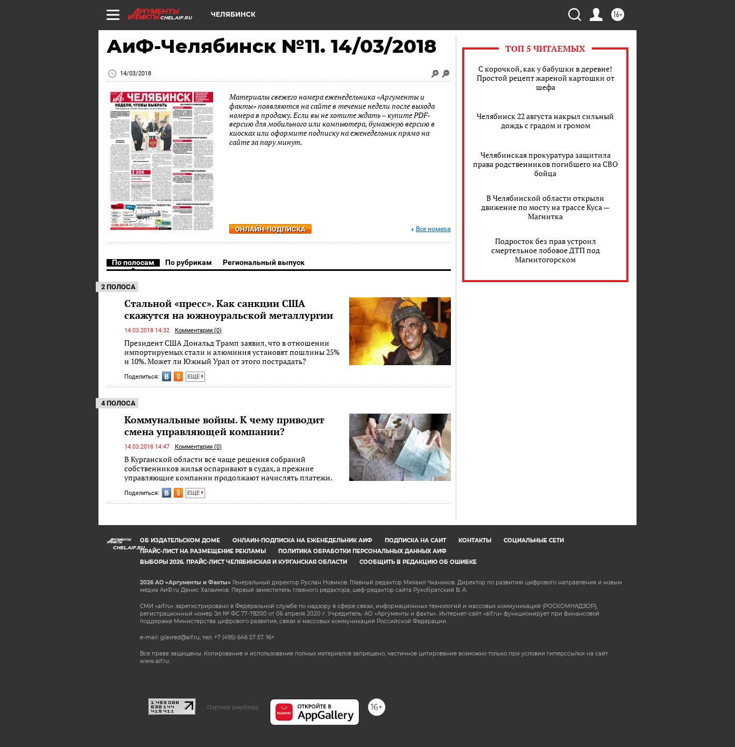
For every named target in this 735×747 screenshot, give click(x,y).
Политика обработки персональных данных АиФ (362, 551)
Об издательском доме (180, 540)
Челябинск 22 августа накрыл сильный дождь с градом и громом (545, 120)
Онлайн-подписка (270, 229)
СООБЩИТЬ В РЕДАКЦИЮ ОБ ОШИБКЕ (418, 562)
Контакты (474, 540)
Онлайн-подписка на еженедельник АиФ (302, 540)
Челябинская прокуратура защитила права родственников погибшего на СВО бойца (545, 164)
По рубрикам (188, 262)
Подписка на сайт (415, 540)
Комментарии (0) (198, 330)
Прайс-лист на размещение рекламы (203, 551)
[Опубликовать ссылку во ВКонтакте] (166, 376)
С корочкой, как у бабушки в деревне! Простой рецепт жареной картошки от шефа (545, 78)
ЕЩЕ (194, 376)
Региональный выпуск (264, 262)
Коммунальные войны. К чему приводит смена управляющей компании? (224, 425)
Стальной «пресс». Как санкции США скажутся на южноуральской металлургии (228, 309)
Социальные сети (534, 540)
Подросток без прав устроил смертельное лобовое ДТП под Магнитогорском (545, 250)
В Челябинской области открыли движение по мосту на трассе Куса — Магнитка (545, 207)
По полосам (133, 262)
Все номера (433, 229)
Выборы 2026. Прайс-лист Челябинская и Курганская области (243, 562)
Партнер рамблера (232, 707)
